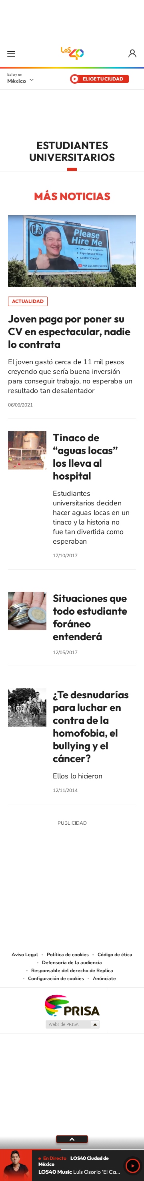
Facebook (80, 882)
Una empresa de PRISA (72, 1005)
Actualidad (28, 301)
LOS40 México (72, 53)
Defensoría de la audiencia (72, 962)
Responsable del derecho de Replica (72, 970)
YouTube (48, 882)
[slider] (72, 1149)
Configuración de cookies (56, 978)
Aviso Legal (25, 954)
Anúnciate (104, 978)
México (16, 80)
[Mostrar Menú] (11, 53)
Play (132, 1165)
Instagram (64, 882)
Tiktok (32, 882)
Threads (112, 882)
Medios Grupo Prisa (72, 1024)
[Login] (133, 54)
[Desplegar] (72, 1139)
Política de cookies (68, 954)
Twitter (96, 882)
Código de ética (115, 954)
